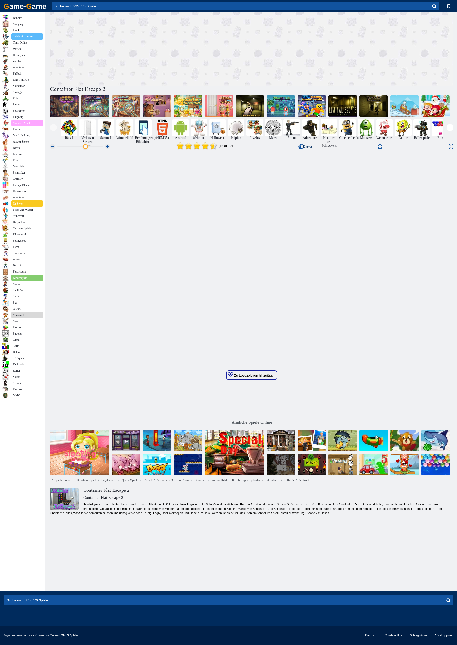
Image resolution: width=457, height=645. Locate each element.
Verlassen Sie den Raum (173, 480)
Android (303, 480)
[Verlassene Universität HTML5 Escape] (281, 440)
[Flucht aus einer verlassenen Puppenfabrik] (64, 106)
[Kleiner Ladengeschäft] (126, 440)
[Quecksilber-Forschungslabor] (95, 106)
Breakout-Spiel (86, 480)
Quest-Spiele (130, 480)
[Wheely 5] (373, 464)
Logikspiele (108, 480)
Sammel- (200, 480)
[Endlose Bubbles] (435, 464)
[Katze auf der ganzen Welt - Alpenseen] (404, 464)
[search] (434, 6)
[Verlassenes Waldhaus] (281, 464)
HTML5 (289, 480)
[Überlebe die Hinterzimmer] (373, 106)
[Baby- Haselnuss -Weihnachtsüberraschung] (435, 106)
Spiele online (63, 480)
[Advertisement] (151, 48)
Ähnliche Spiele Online (252, 422)
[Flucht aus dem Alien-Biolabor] (281, 106)
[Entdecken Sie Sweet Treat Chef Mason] (219, 106)
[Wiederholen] (373, 440)
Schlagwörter (418, 635)
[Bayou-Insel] (157, 440)
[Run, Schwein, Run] (126, 464)
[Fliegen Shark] (435, 440)
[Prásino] (312, 464)
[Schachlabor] (188, 464)
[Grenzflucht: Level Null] (342, 106)
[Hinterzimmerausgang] (250, 106)
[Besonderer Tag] (234, 452)
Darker (307, 146)
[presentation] (53, 127)
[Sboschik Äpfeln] (342, 440)
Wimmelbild (219, 480)
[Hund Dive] (157, 464)
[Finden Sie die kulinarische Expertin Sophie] (126, 106)
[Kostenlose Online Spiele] (25, 6)
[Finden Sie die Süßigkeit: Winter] (404, 106)
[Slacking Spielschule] (79, 452)
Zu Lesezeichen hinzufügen (254, 375)
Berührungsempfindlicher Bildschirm (255, 480)
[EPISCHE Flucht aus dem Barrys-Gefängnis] (312, 106)
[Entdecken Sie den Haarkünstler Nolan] (157, 106)
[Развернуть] (451, 146)
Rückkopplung (444, 635)
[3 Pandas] (342, 464)
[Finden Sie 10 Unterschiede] (188, 440)
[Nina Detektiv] (312, 440)
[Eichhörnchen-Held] (404, 440)
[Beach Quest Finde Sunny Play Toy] (188, 106)
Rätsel (147, 480)
